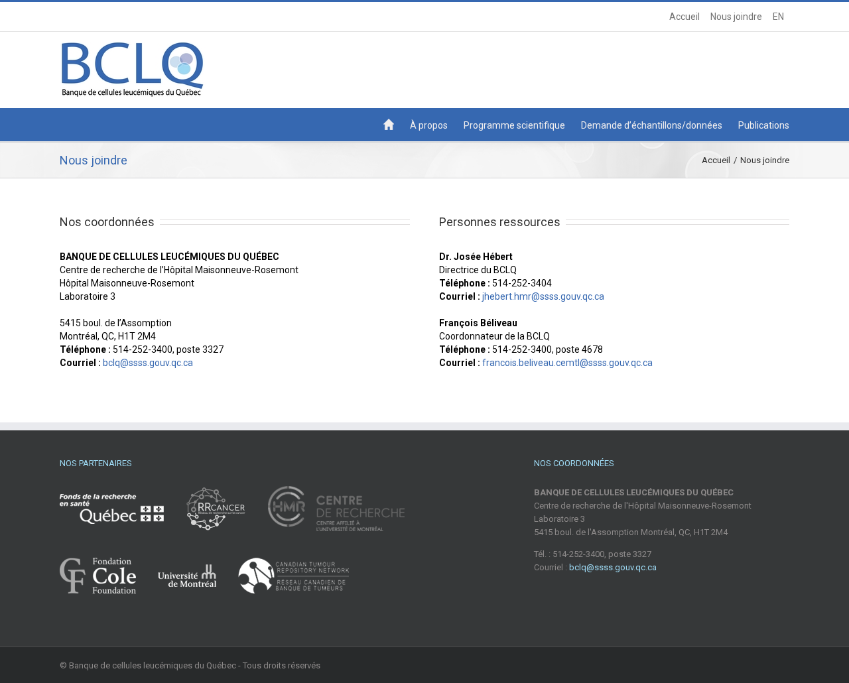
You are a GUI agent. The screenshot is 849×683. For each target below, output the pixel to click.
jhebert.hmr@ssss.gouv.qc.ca (543, 296)
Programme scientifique (514, 125)
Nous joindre (736, 16)
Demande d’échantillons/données (651, 125)
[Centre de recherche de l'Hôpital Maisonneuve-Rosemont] (336, 521)
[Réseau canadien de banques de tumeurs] (293, 581)
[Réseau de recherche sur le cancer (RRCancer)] (226, 521)
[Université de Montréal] (197, 581)
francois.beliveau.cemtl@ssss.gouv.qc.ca (567, 362)
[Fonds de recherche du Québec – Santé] (122, 521)
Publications (763, 125)
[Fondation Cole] (108, 581)
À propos (429, 125)
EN (778, 16)
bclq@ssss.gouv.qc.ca (148, 362)
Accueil (684, 16)
